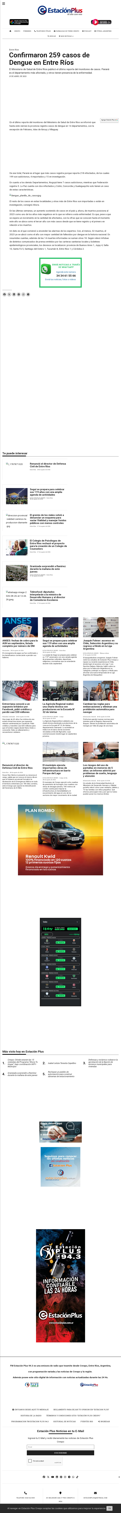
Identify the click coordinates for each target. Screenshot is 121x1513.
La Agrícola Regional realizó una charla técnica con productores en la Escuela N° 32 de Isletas (59, 708)
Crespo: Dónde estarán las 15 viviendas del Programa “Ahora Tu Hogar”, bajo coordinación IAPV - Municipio (22, 1063)
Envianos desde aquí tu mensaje (31, 1409)
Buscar (52, 36)
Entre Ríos (14, 49)
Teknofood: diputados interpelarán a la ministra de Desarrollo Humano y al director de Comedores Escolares (47, 595)
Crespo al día (63, 777)
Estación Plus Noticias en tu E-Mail (60, 1431)
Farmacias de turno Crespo (67, 31)
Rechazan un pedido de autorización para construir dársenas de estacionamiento (61, 1074)
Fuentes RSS (86, 1421)
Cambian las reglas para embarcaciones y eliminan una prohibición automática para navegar (100, 708)
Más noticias (66, 36)
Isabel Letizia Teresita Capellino (62, 1063)
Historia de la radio (31, 1415)
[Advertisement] (60, 96)
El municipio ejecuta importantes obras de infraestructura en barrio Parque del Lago (56, 769)
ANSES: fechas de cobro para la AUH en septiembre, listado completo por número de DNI (20, 643)
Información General (89, 716)
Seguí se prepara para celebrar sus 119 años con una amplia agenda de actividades (47, 492)
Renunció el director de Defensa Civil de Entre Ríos (48, 465)
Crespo (17, 31)
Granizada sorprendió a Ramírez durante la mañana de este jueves (48, 569)
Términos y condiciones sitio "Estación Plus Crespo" (73, 1415)
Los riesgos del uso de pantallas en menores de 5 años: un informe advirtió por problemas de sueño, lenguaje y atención (100, 770)
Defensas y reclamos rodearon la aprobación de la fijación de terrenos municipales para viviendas (103, 1063)
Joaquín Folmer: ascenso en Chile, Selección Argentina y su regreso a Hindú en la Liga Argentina (100, 644)
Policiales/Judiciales (8, 716)
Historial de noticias (64, 1421)
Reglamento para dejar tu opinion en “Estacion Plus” (81, 1409)
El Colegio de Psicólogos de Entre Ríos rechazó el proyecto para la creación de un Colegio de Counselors (48, 544)
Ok (109, 1508)
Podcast (87, 31)
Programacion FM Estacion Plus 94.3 (30, 1421)
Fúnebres (27, 31)
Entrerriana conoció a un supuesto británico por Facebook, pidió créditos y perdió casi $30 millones (17, 708)
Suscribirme (60, 1453)
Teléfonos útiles (43, 31)
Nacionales (5, 650)
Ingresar (105, 1421)
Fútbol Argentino (104, 31)
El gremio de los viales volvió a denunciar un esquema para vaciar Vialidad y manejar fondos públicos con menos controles (48, 519)
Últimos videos (104, 653)
